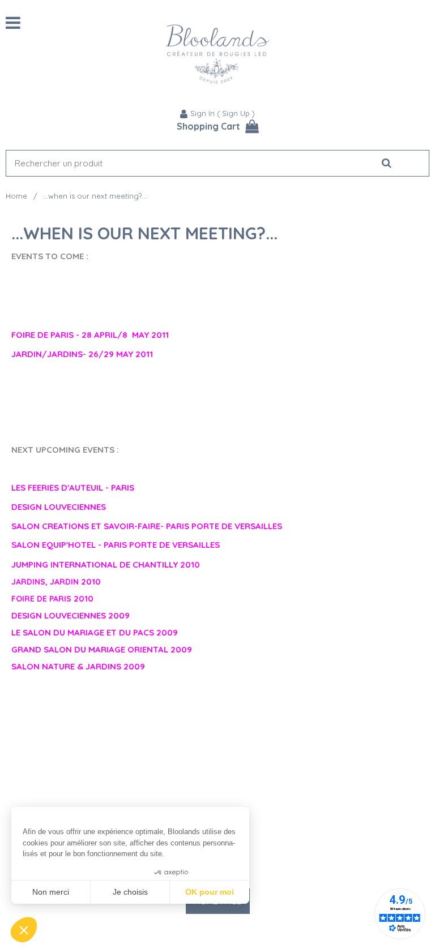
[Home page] (217, 54)
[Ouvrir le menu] (13, 22)
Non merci (50, 891)
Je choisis (130, 891)
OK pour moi (209, 891)
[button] (23, 929)
